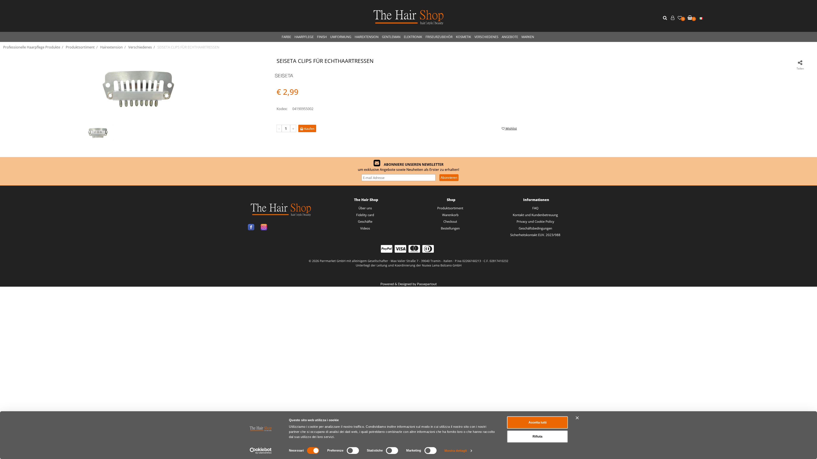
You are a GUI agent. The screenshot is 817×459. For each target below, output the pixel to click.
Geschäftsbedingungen (535, 228)
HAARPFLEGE (304, 37)
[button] (665, 18)
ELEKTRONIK (413, 37)
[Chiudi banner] (577, 417)
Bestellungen (450, 228)
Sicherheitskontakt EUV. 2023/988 (535, 235)
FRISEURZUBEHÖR (439, 37)
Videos (365, 228)
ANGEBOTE (510, 37)
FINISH (322, 37)
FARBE (286, 37)
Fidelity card (365, 215)
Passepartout (427, 284)
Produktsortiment (450, 208)
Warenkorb (450, 215)
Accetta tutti (537, 422)
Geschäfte (365, 221)
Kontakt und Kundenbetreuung (535, 215)
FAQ (535, 208)
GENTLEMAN (391, 37)
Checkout (450, 221)
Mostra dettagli (455, 450)
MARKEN (527, 37)
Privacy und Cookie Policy (535, 221)
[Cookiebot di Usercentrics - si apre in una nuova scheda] (260, 451)
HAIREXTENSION (367, 37)
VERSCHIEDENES (486, 37)
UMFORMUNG (340, 37)
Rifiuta (537, 436)
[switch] (353, 450)
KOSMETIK (463, 37)
